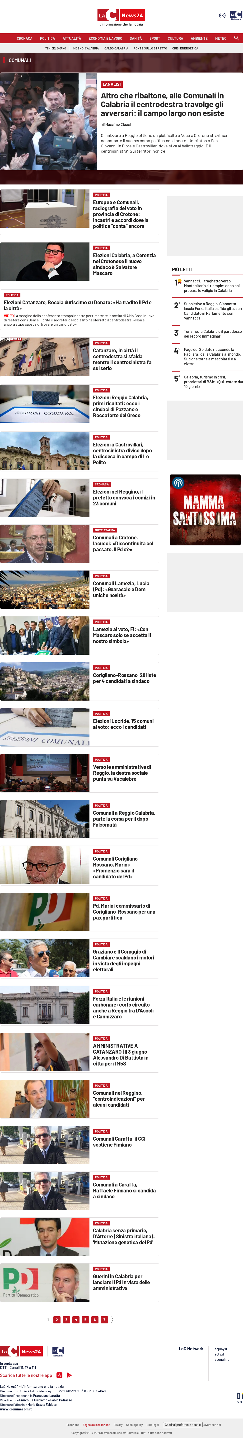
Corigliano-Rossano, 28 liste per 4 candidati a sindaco (124, 678)
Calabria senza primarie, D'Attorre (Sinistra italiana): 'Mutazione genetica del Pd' (124, 1236)
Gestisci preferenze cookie (183, 1425)
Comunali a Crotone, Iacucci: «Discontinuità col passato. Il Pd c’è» (123, 543)
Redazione (72, 1424)
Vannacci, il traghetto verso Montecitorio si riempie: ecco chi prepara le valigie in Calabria (212, 285)
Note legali (152, 1424)
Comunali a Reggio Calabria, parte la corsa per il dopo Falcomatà (124, 818)
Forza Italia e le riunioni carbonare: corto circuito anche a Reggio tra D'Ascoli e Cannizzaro (123, 1007)
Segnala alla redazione (96, 1424)
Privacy (118, 1424)
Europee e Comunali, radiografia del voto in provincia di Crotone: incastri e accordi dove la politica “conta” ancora (121, 214)
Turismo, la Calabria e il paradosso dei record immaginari (213, 333)
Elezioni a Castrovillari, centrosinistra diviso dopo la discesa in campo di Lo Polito (122, 453)
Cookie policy (134, 1424)
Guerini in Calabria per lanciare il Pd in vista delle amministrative (121, 1282)
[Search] (236, 38)
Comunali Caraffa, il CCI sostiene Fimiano (119, 1141)
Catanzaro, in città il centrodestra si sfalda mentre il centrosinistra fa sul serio (122, 359)
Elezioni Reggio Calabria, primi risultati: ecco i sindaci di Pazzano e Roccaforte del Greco (120, 406)
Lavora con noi (212, 1424)
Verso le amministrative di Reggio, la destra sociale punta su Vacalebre (122, 773)
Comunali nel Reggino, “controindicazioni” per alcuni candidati (119, 1098)
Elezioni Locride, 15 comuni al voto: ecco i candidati (123, 724)
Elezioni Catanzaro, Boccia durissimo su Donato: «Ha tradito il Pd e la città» (78, 305)
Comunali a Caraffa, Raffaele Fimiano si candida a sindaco (124, 1190)
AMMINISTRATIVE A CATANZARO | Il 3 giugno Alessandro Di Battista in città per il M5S (121, 1054)
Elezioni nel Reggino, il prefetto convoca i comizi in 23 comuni (124, 497)
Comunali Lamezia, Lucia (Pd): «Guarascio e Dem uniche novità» (121, 589)
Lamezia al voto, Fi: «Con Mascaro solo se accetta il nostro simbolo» (122, 635)
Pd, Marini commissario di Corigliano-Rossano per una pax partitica (124, 911)
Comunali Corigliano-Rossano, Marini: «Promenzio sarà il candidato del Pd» (116, 867)
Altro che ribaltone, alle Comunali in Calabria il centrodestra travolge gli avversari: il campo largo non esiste (162, 104)
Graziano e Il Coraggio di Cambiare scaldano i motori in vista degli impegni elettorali (123, 960)
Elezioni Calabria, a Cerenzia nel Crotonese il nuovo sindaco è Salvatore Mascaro (124, 264)
